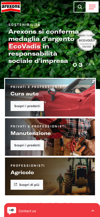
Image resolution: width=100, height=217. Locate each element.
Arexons (11, 7)
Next (93, 42)
